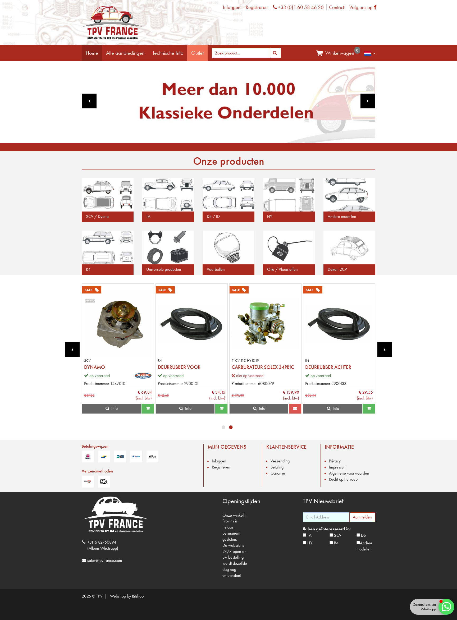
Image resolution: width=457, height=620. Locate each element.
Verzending (280, 461)
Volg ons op (364, 7)
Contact (336, 7)
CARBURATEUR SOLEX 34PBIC (263, 367)
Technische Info (167, 52)
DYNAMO (94, 367)
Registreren (257, 7)
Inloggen (231, 7)
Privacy (335, 461)
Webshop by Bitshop (127, 596)
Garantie (278, 473)
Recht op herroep (343, 479)
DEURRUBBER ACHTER (328, 367)
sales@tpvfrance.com (104, 560)
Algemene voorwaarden (349, 473)
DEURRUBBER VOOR (179, 367)
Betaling (277, 467)
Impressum (337, 467)
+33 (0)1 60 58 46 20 (300, 7)
